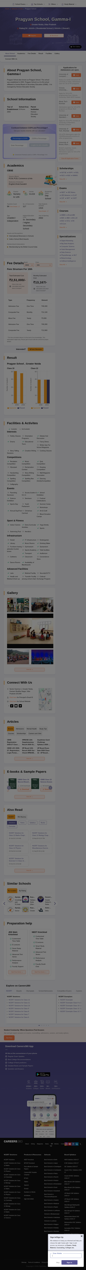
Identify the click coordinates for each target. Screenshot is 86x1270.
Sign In (69, 1262)
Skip (58, 1262)
